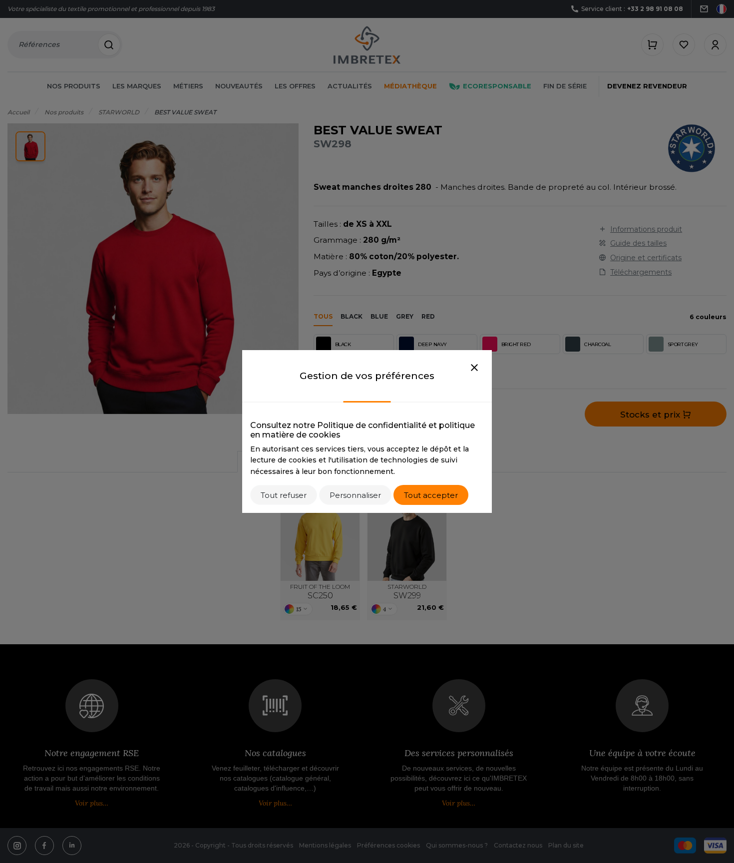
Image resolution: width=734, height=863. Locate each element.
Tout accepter (431, 495)
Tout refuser (284, 495)
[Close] (474, 368)
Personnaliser (355, 495)
